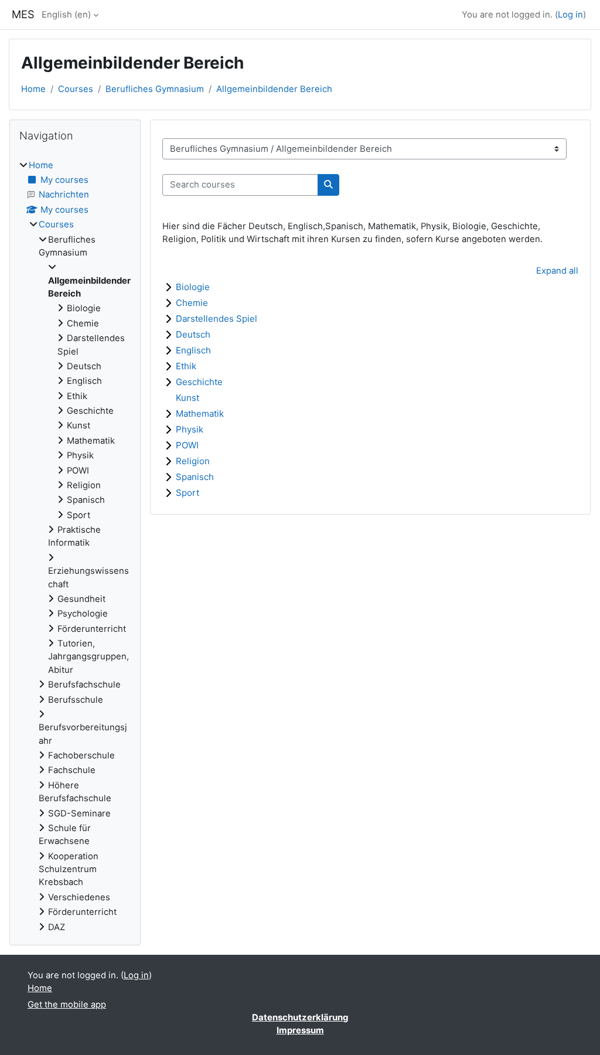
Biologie (193, 286)
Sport (187, 492)
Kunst (187, 397)
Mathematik (200, 413)
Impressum (300, 1030)
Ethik (186, 366)
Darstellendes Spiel (216, 318)
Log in (570, 14)
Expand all (557, 271)
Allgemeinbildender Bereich (274, 89)
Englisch (193, 350)
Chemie (192, 302)
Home (33, 89)
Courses (75, 89)
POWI (187, 445)
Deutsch (193, 334)
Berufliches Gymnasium (154, 89)
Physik (189, 429)
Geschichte (199, 381)
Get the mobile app (67, 1004)
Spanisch (195, 476)
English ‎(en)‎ (66, 14)
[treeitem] (75, 546)
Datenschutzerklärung (300, 1017)
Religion (193, 461)
